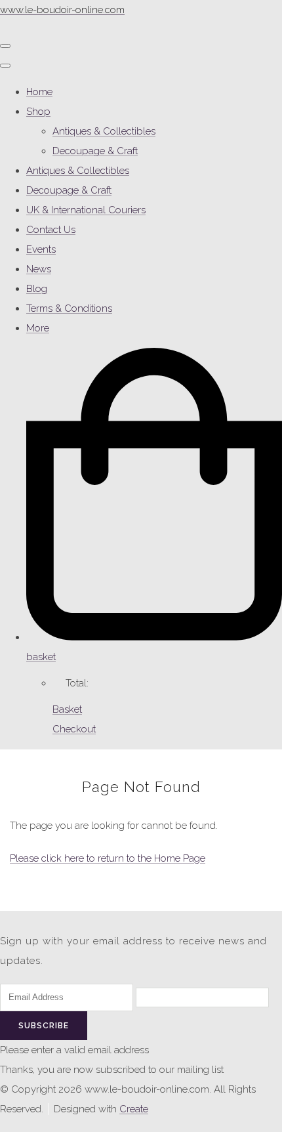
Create (133, 1109)
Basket (67, 709)
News (38, 269)
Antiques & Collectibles (103, 131)
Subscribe (43, 1025)
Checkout (74, 729)
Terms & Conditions (69, 308)
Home (39, 92)
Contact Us (50, 230)
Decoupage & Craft (95, 151)
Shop (38, 111)
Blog (36, 289)
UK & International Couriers (86, 210)
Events (41, 249)
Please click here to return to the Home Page (107, 858)
